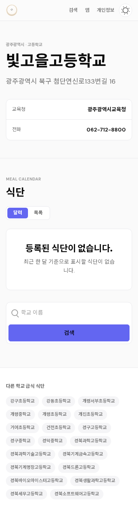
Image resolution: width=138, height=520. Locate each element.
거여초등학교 (22, 428)
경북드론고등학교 (79, 467)
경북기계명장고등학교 (30, 467)
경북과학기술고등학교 (30, 454)
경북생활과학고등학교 (95, 481)
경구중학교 (20, 441)
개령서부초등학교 (98, 401)
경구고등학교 (94, 428)
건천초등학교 (58, 428)
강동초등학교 (58, 401)
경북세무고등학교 (26, 494)
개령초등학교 (54, 414)
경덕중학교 (52, 441)
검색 (73, 10)
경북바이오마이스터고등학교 (36, 481)
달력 (17, 213)
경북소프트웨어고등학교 (76, 494)
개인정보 (105, 10)
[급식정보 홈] (12, 10)
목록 (38, 213)
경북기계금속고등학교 (83, 454)
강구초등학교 (22, 401)
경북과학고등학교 (90, 441)
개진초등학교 (90, 414)
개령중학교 (20, 414)
